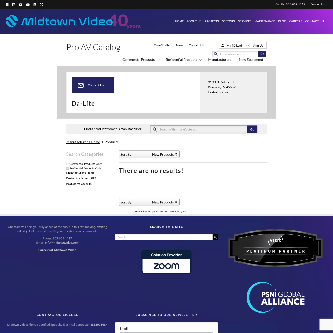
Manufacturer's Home (83, 142)
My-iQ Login (234, 45)
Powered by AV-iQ (179, 211)
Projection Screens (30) (81, 178)
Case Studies (162, 45)
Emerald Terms (143, 211)
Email (123, 328)
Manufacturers (219, 59)
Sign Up (258, 45)
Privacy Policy (160, 211)
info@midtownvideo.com (62, 242)
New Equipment (251, 59)
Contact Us (196, 45)
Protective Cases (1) (79, 183)
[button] (323, 21)
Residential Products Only (85, 168)
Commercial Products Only (85, 163)
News (180, 45)
